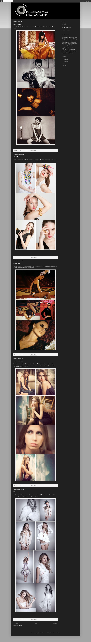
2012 (64, 65)
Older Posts (55, 623)
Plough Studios (24, 496)
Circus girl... (17, 263)
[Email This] (30, 150)
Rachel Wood (17, 267)
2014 (64, 56)
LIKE (63, 30)
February (65, 61)
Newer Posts (16, 623)
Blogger (59, 632)
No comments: (26, 150)
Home (36, 623)
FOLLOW (63, 27)
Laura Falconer (39, 496)
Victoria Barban (38, 26)
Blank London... (18, 157)
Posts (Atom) (20, 625)
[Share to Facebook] (34, 150)
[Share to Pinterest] (36, 150)
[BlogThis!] (32, 150)
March (65, 58)
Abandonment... (18, 361)
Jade (37, 494)
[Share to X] (33, 150)
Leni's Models (41, 494)
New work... (17, 492)
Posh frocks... (17, 24)
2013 (64, 63)
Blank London (41, 159)
